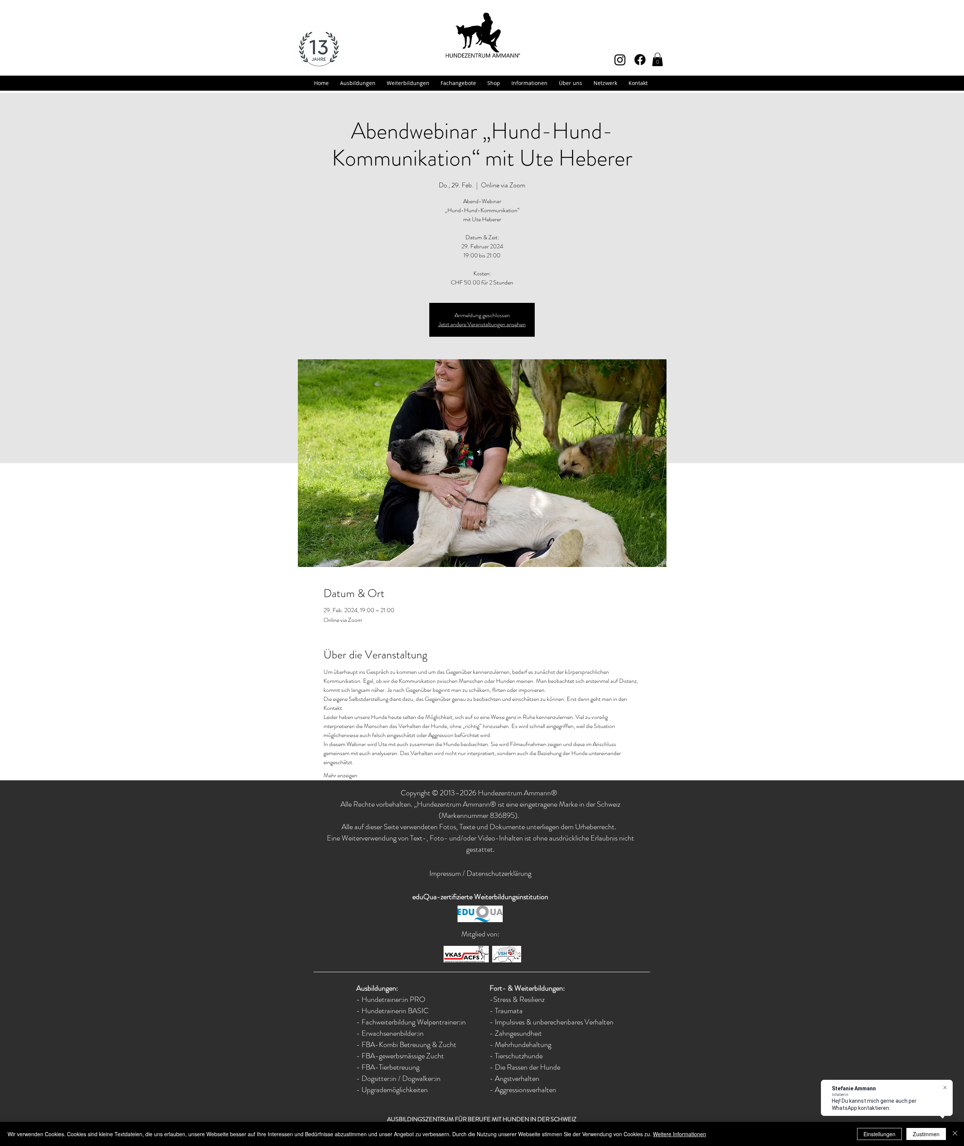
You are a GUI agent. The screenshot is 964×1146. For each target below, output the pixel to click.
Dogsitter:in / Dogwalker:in (401, 1078)
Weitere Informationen (679, 1134)
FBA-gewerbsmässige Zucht (403, 1055)
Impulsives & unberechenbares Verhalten (554, 1022)
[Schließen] (954, 1134)
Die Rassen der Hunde (527, 1067)
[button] (657, 59)
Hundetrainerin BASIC (395, 1010)
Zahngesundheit (518, 1033)
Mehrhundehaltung (523, 1044)
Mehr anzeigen (340, 775)
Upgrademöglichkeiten (394, 1089)
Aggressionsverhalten (525, 1089)
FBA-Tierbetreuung (390, 1067)
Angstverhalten (517, 1078)
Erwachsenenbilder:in (393, 1033)
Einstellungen (879, 1134)
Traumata (509, 1010)
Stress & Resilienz (519, 999)
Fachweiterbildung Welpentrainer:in (414, 1022)
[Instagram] (620, 59)
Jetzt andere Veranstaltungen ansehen (482, 324)
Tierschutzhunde (519, 1055)
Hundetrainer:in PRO (394, 999)
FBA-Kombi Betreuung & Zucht (409, 1044)
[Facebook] (640, 59)
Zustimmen (926, 1134)
